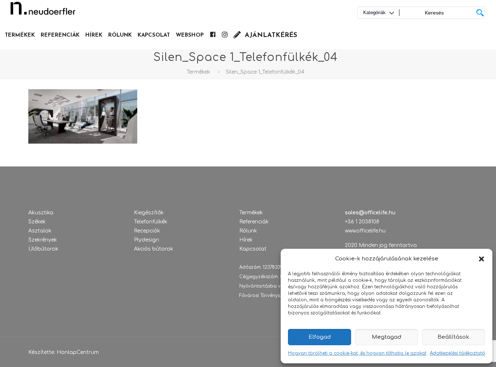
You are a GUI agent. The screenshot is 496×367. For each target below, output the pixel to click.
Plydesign (146, 240)
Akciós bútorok (153, 249)
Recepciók (147, 231)
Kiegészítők (149, 212)
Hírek (246, 240)
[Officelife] (43, 11)
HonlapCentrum (78, 352)
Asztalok (40, 231)
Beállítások (453, 337)
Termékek (198, 72)
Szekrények (42, 240)
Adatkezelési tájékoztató (457, 353)
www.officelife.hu (365, 231)
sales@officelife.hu (370, 212)
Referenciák (254, 221)
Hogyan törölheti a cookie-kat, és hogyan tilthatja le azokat (357, 353)
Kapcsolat (253, 249)
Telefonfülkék (150, 221)
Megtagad (386, 337)
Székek (37, 221)
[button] (481, 259)
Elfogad (320, 337)
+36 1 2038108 (362, 221)
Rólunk (248, 231)
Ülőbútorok (43, 249)
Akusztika (40, 212)
